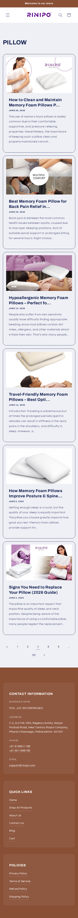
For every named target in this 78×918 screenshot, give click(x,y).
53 (33, 655)
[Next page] (44, 655)
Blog (12, 830)
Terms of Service (19, 881)
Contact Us (16, 823)
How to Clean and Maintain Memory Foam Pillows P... (35, 102)
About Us (15, 815)
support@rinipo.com (22, 765)
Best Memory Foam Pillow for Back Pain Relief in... (38, 204)
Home (13, 800)
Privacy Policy (18, 873)
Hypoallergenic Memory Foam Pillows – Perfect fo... (38, 300)
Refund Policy (18, 889)
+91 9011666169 (19, 750)
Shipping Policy (19, 896)
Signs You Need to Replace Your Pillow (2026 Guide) (35, 590)
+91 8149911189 (19, 746)
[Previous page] (7, 647)
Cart (12, 838)
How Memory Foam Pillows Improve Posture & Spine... (35, 493)
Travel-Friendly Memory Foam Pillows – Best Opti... (38, 397)
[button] (7, 15)
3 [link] (38, 646)
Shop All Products (20, 807)
